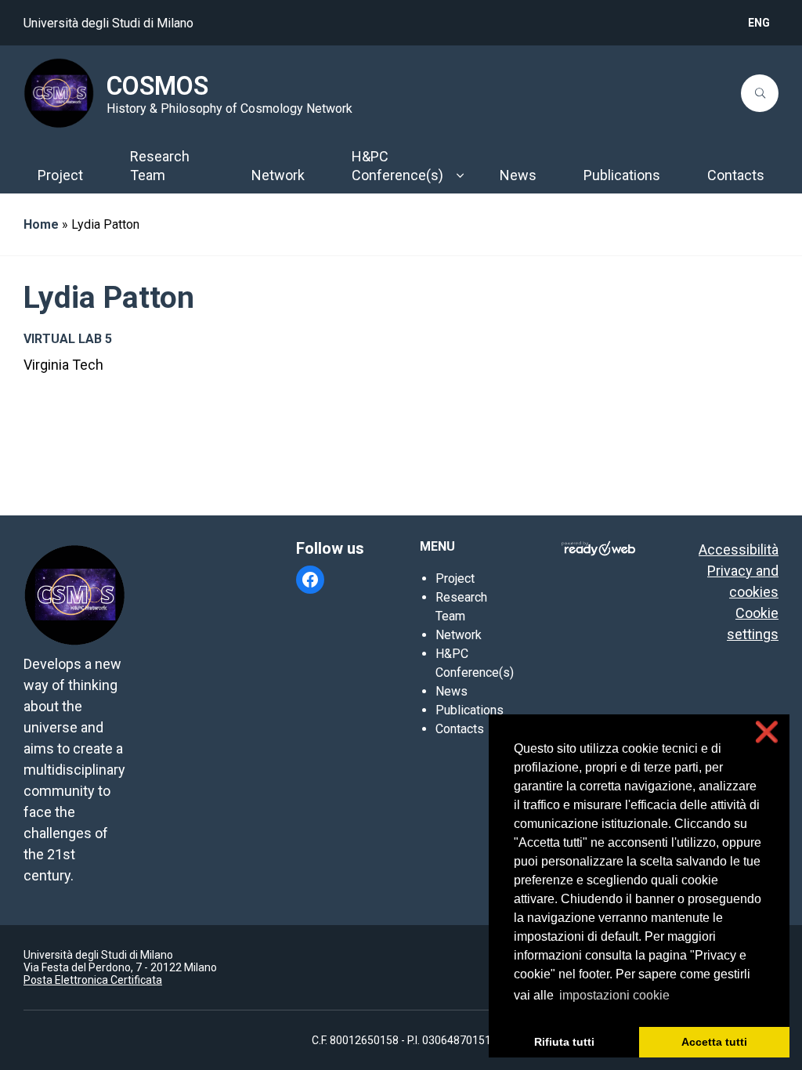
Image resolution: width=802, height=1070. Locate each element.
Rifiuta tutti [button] (564, 1042)
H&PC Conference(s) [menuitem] (397, 165)
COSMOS (157, 86)
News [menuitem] (518, 175)
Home (41, 224)
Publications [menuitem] (621, 175)
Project (455, 578)
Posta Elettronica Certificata (92, 980)
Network (458, 634)
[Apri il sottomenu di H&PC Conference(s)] (460, 175)
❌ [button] (766, 732)
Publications (469, 710)
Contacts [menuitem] (735, 175)
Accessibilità (739, 549)
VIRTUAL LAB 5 (67, 338)
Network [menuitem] (278, 175)
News (451, 691)
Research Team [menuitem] (160, 165)
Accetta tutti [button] (714, 1042)
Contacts (459, 728)
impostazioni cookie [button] (614, 995)
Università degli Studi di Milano (108, 23)
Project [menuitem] (60, 175)
